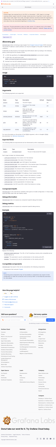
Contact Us (41, 384)
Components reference (34, 34)
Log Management (24, 351)
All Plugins (41, 334)
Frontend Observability (6, 351)
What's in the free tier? (6, 336)
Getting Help (41, 386)
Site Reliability (23, 349)
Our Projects (4, 373)
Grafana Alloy (31, 21)
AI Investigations (5, 362)
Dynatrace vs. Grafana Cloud (45, 400)
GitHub (2, 375)
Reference (26, 34)
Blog (21, 375)
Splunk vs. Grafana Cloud (44, 409)
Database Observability (6, 349)
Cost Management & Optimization (28, 347)
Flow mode (20, 34)
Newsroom (41, 379)
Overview (3, 332)
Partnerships (41, 377)
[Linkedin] (44, 438)
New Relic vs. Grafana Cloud (45, 405)
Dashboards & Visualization (7, 347)
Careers (40, 375)
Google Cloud (41, 338)
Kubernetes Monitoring (6, 345)
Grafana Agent (13, 34)
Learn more (45, 1)
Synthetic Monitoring (6, 354)
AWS (39, 336)
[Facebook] (37, 438)
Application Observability (7, 343)
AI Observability (23, 332)
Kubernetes (41, 343)
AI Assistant (4, 338)
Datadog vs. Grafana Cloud (45, 398)
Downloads (3, 377)
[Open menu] (53, 4)
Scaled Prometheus (24, 344)
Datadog (40, 345)
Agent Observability (6, 340)
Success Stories (42, 382)
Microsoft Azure (42, 340)
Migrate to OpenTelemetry (26, 353)
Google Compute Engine (36, 45)
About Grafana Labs (43, 373)
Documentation (5, 34)
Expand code (48, 247)
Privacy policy (46, 323)
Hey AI (40, 390)
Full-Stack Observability (25, 334)
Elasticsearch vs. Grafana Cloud (46, 402)
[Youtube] (50, 438)
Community (22, 377)
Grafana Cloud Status (6, 366)
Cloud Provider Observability (26, 340)
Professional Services (43, 388)
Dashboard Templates (6, 379)
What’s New (4, 364)
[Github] (47, 438)
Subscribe (50, 320)
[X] (41, 438)
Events (21, 379)
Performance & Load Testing (8, 356)
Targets (21, 269)
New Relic (40, 347)
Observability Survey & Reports (27, 382)
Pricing (2, 334)
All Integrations (42, 332)
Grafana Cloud (36, 429)
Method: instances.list (18, 136)
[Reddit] (54, 438)
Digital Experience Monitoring (27, 342)
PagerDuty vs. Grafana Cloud (45, 407)
